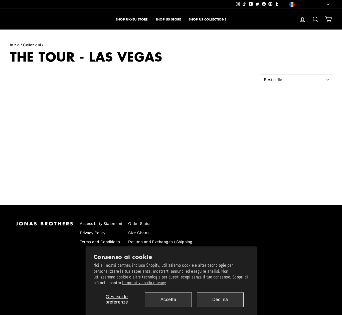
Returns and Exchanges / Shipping (160, 242)
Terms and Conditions (100, 242)
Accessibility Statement (101, 223)
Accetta (168, 299)
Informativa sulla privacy (144, 283)
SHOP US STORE (168, 19)
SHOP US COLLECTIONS (208, 19)
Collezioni (32, 45)
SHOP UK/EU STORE (132, 19)
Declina (220, 299)
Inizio (15, 45)
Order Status (139, 223)
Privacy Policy (92, 233)
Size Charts (138, 233)
